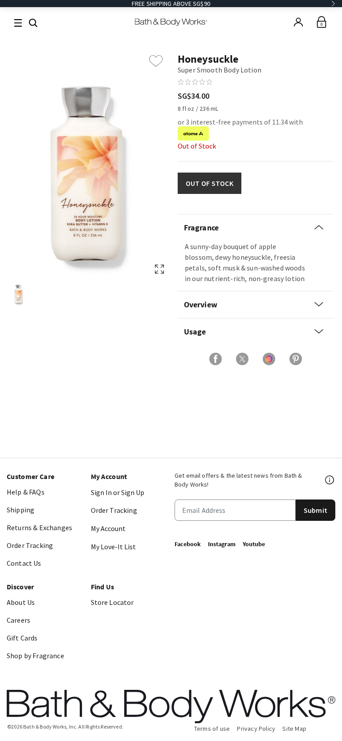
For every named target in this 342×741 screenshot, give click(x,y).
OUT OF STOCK (209, 183)
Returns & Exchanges (39, 527)
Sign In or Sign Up (117, 492)
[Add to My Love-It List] (155, 61)
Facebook (188, 544)
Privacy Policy (256, 729)
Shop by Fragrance (35, 655)
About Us (21, 602)
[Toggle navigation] (18, 22)
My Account (108, 528)
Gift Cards (22, 637)
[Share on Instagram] (269, 359)
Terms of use (212, 729)
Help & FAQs (26, 491)
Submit (315, 510)
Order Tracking (30, 545)
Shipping (20, 509)
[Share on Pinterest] (296, 359)
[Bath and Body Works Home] (171, 22)
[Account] (298, 22)
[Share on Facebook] (216, 359)
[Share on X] (242, 359)
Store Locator (112, 602)
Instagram (222, 544)
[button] (33, 21)
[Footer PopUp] (330, 480)
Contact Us (24, 563)
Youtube (254, 544)
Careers (18, 620)
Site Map (294, 729)
